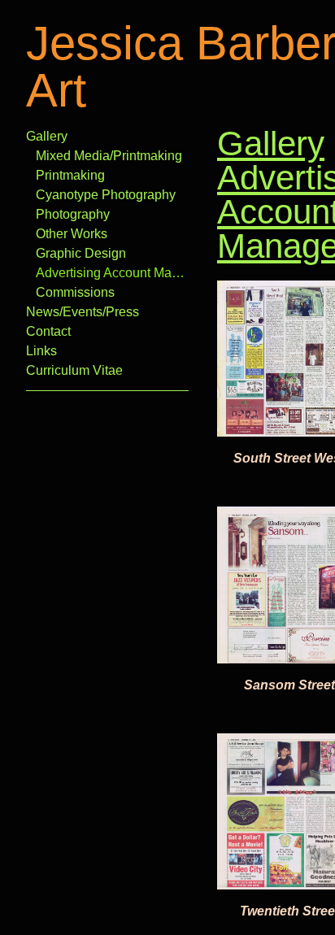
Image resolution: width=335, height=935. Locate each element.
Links (41, 351)
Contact (48, 331)
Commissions (75, 292)
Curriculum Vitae (74, 370)
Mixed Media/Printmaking (109, 156)
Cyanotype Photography (106, 195)
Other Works (71, 234)
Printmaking (70, 175)
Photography (73, 214)
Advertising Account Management (112, 273)
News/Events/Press (82, 312)
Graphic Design (81, 253)
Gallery (46, 136)
